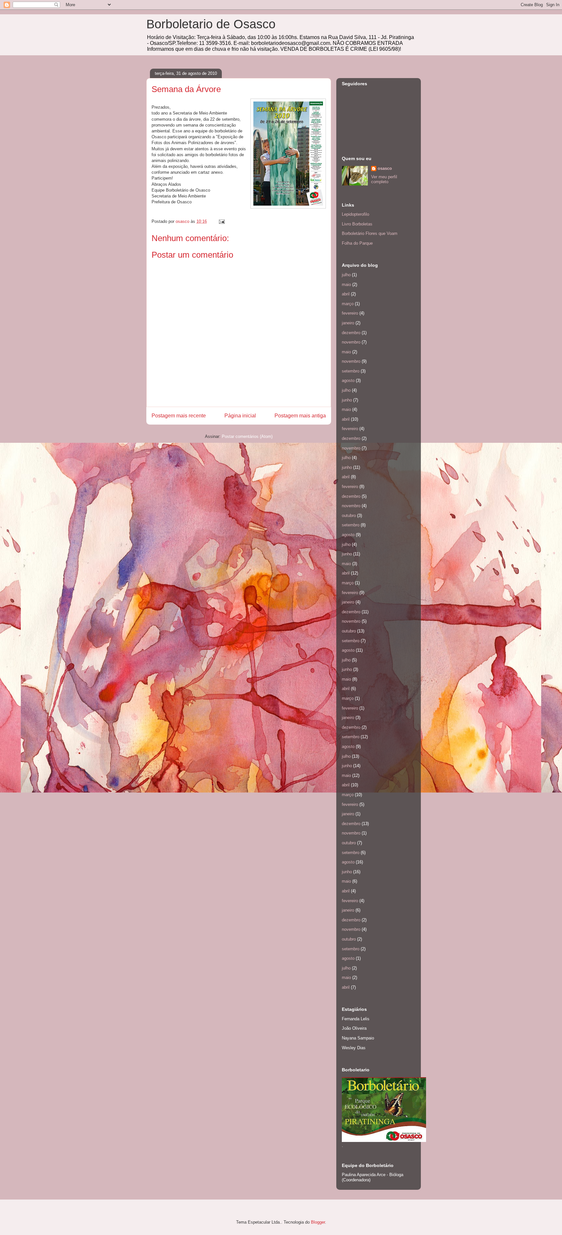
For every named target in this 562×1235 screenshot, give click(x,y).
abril (346, 294)
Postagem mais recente (179, 415)
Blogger (318, 1222)
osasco (385, 168)
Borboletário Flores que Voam (369, 233)
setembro (350, 371)
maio (346, 284)
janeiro (348, 322)
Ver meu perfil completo (384, 179)
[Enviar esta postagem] (221, 221)
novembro (351, 342)
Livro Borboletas (357, 224)
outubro (349, 515)
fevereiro (350, 313)
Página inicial (240, 415)
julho (346, 274)
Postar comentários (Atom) (247, 436)
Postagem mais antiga (300, 415)
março (348, 303)
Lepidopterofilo (355, 214)
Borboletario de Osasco (210, 24)
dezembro (351, 332)
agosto (348, 380)
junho (347, 400)
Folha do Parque (357, 243)
